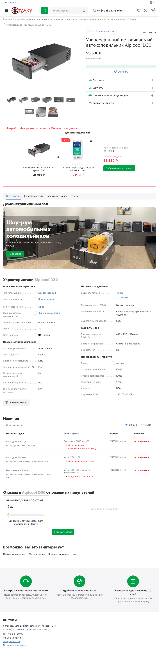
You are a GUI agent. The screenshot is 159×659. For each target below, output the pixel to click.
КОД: (145, 32)
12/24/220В (122, 297)
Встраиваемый (46, 299)
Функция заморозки (49, 313)
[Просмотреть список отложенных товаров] (139, 10)
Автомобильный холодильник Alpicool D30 (39, 169)
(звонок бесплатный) (25, 629)
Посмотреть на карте (14, 645)
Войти (34, 524)
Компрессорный (47, 292)
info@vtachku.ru (11, 641)
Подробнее (15, 253)
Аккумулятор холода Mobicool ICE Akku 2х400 (78, 169)
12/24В (119, 292)
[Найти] (84, 10)
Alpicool (120, 363)
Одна (41, 306)
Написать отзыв (106, 31)
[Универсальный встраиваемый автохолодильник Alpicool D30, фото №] (41, 61)
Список (132, 425)
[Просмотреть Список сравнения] (132, 10)
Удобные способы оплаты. (79, 590)
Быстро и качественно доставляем (26, 590)
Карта (147, 425)
